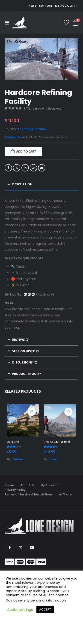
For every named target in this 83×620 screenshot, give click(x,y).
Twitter (16, 167)
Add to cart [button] (31, 412)
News (32, 6)
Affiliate (65, 494)
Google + (33, 167)
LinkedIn (25, 167)
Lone (52, 459)
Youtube (31, 547)
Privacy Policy (15, 490)
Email (41, 167)
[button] (8, 23)
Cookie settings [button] (20, 610)
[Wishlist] (66, 22)
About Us (27, 485)
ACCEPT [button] (45, 609)
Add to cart (26, 151)
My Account (50, 485)
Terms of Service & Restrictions (29, 494)
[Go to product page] (23, 420)
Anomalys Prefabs (32, 129)
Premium (61, 137)
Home (9, 485)
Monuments (46, 137)
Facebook (8, 167)
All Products (30, 137)
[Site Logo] (19, 22)
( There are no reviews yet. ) (44, 108)
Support (46, 6)
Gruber (17, 459)
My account (65, 6)
